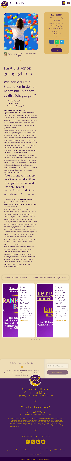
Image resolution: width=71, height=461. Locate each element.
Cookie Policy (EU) (35, 454)
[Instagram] (28, 441)
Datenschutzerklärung (22, 450)
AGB (34, 450)
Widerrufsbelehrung (45, 450)
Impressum (9, 450)
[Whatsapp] (33, 441)
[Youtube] (43, 441)
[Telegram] (38, 441)
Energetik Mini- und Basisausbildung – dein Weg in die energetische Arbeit (60, 295)
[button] (63, 3)
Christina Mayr (18, 2)
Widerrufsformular (59, 450)
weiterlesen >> (25, 320)
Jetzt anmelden (57, 372)
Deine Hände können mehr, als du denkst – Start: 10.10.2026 (25, 295)
